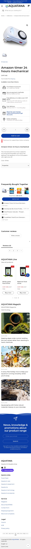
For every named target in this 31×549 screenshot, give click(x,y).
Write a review (15, 235)
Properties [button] (5, 165)
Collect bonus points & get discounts (15, 114)
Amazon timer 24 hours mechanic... (15, 203)
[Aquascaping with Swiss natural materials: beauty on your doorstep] (15, 390)
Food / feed (4, 478)
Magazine (4, 501)
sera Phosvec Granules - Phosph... (14, 212)
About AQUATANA (6, 504)
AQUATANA (15, 539)
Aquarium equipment (7, 484)
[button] (28, 6)
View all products (7, 262)
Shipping (12, 78)
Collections (9, 15)
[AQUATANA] (15, 6)
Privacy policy (5, 528)
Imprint (3, 522)
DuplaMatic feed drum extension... (15, 217)
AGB (2, 525)
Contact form (5, 508)
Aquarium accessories (7, 493)
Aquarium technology (7, 490)
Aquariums (4, 487)
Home (2, 15)
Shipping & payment (7, 510)
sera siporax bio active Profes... (13, 209)
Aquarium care (5, 481)
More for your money (14, 112)
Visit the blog (5, 310)
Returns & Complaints (7, 513)
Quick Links (4, 546)
